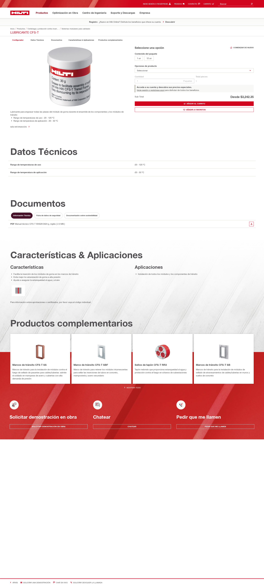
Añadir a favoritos (196, 110)
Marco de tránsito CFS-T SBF (91, 364)
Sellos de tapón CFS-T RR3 (151, 364)
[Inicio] (19, 13)
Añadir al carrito (196, 103)
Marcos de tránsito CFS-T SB (213, 364)
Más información (18, 127)
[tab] (18, 40)
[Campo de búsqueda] (252, 4)
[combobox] (236, 4)
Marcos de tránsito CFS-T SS (29, 364)
